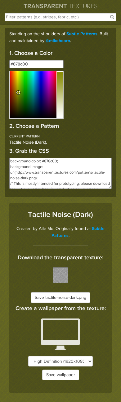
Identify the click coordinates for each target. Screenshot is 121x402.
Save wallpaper (60, 374)
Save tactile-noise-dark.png (60, 297)
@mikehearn (58, 41)
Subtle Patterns (81, 34)
